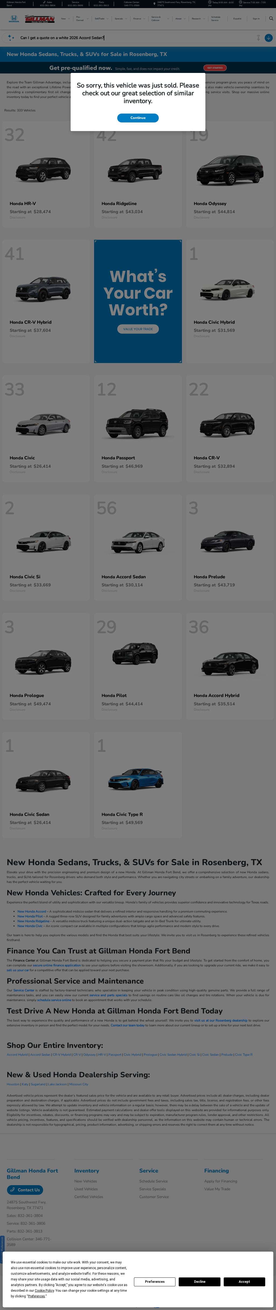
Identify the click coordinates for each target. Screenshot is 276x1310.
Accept (244, 1282)
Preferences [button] (36, 1296)
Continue (138, 117)
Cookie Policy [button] (44, 1291)
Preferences (155, 1282)
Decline (199, 1282)
